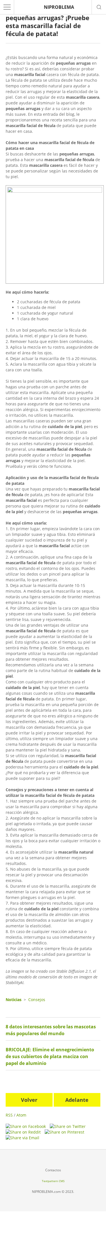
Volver (29, 1099)
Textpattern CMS (53, 1181)
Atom (21, 1115)
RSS (9, 1115)
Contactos (53, 1170)
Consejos (36, 999)
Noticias (13, 999)
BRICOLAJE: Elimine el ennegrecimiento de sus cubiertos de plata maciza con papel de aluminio (50, 1056)
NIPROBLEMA (59, 7)
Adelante (76, 1099)
